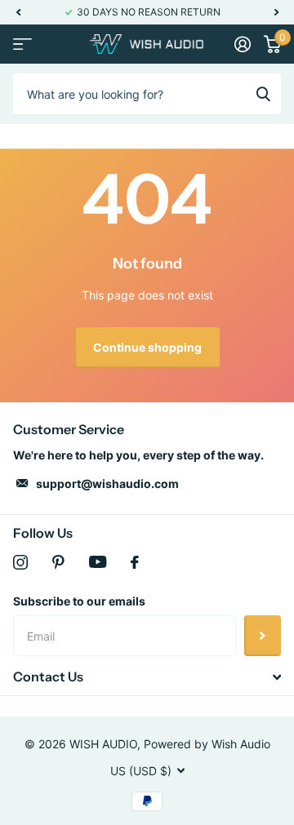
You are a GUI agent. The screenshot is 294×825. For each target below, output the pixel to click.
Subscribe (262, 635)
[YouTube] (97, 562)
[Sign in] (242, 44)
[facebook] (135, 562)
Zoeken (263, 93)
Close (147, 677)
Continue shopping (147, 347)
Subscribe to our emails (79, 601)
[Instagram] (20, 562)
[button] (18, 12)
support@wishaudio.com (107, 483)
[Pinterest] (58, 562)
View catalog (22, 44)
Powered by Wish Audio (207, 744)
